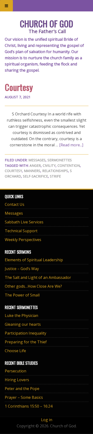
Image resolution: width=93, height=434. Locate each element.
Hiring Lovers (17, 379)
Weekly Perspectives (23, 239)
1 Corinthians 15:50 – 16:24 (28, 406)
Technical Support (21, 230)
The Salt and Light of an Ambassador (38, 277)
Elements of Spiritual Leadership (34, 259)
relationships (55, 170)
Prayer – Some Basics (24, 397)
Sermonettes (59, 160)
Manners (32, 170)
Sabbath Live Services (24, 222)
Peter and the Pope (22, 388)
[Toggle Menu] (6, 5)
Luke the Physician (21, 315)
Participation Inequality (25, 333)
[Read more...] (71, 145)
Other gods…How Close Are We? (33, 286)
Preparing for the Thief (26, 342)
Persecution (15, 371)
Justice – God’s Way (22, 268)
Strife (55, 176)
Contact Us (14, 204)
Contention (68, 165)
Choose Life (15, 350)
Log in (46, 419)
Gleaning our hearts (23, 324)
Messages (37, 160)
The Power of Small (22, 295)
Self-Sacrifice (35, 176)
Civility (49, 165)
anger (35, 165)
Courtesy (19, 87)
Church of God (46, 23)
